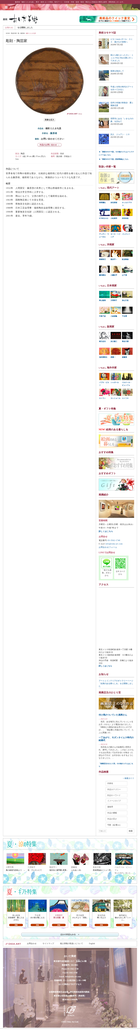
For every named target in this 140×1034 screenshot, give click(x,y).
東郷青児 (102, 259)
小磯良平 (114, 275)
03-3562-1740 (114, 540)
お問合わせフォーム (108, 547)
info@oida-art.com (114, 544)
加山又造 (125, 300)
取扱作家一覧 (15, 33)
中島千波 (102, 316)
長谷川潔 (125, 341)
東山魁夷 (102, 300)
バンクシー (126, 234)
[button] (14, 7)
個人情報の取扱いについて (71, 943)
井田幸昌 (125, 218)
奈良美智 (114, 202)
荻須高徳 (125, 259)
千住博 (124, 316)
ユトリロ (125, 398)
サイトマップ (48, 943)
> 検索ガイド (128, 778)
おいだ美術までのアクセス (70, 984)
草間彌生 (102, 202)
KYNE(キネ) (103, 218)
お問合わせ (32, 943)
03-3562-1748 (71, 973)
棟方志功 (102, 341)
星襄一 (113, 357)
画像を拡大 (49, 120)
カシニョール (115, 398)
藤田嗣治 (102, 275)
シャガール (115, 382)
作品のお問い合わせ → (49, 145)
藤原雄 (23, 33)
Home (8, 33)
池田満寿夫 (103, 357)
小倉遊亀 (114, 316)
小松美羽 (114, 218)
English (92, 943)
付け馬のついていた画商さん (113, 715)
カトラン (102, 398)
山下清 (124, 275)
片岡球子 (114, 300)
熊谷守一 (114, 259)
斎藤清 (124, 357)
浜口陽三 (114, 341)
